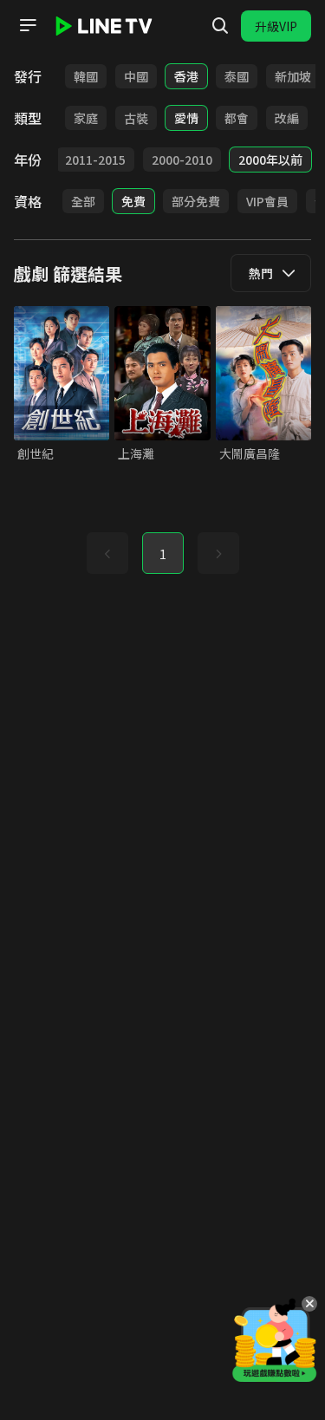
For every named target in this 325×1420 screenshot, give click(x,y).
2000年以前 (270, 159)
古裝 (136, 118)
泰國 (236, 76)
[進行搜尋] (220, 26)
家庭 (86, 118)
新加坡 (293, 76)
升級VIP (276, 26)
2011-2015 (95, 159)
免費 (133, 201)
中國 (136, 76)
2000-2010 (182, 159)
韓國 (86, 76)
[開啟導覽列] (28, 25)
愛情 (186, 118)
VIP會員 (267, 201)
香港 (186, 76)
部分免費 (196, 201)
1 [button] (162, 554)
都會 (236, 118)
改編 (287, 118)
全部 (83, 201)
